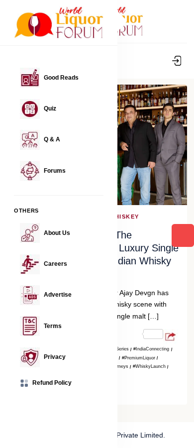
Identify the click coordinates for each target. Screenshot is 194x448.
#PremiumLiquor (138, 357)
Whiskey (124, 217)
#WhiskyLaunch (149, 366)
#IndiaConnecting (151, 348)
